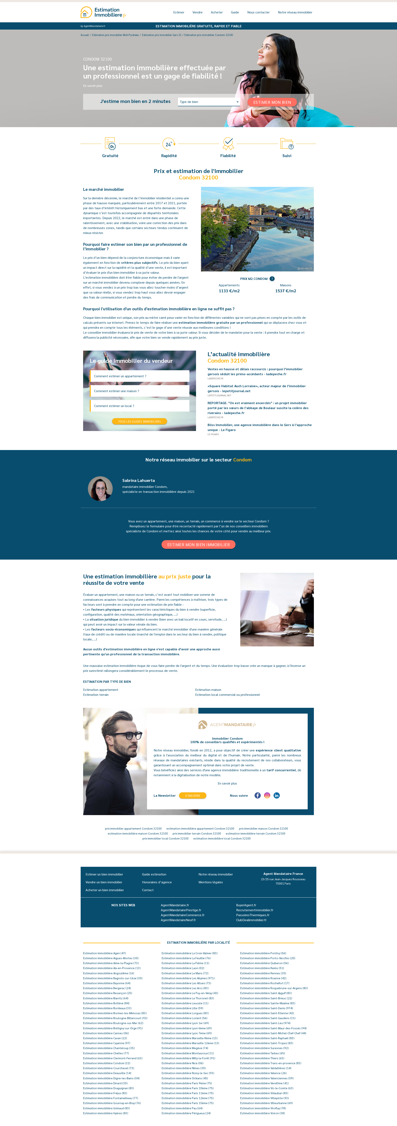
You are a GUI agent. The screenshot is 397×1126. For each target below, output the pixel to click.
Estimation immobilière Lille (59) (182, 1008)
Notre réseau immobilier (295, 12)
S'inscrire (192, 795)
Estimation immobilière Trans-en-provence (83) (270, 1063)
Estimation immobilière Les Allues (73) (186, 983)
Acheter (217, 12)
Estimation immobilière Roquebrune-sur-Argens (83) (274, 988)
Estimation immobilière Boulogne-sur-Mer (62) (113, 1023)
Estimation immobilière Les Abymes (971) (188, 978)
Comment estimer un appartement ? (120, 376)
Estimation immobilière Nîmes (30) (184, 1068)
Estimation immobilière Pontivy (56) (263, 953)
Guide (235, 12)
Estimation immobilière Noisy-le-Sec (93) (188, 1073)
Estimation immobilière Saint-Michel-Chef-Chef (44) (273, 1033)
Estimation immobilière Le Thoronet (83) (188, 998)
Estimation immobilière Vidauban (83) (264, 1093)
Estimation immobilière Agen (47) (104, 953)
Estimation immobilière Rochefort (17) (264, 983)
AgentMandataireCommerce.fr (182, 915)
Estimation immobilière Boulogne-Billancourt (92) (115, 1018)
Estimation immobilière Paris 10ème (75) (188, 1088)
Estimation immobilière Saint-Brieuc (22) (266, 998)
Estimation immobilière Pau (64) (182, 1108)
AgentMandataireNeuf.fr (178, 920)
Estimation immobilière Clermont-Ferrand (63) (112, 1058)
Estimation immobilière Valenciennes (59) (267, 1078)
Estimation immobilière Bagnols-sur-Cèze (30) (112, 978)
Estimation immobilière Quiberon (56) (264, 963)
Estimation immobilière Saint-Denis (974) (266, 1008)
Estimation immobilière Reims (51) (262, 968)
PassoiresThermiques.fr (252, 915)
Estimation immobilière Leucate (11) (185, 1003)
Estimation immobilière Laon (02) (183, 968)
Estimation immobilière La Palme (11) (185, 963)
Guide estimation (154, 874)
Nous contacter (258, 12)
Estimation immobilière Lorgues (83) (185, 1013)
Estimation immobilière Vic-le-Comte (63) (266, 1088)
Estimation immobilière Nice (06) (182, 1063)
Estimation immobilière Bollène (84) (106, 1003)
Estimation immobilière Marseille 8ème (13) (190, 1038)
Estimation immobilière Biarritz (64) (105, 998)
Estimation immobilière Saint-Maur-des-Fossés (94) (273, 1028)
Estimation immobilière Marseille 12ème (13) (190, 1043)
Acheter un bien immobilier (105, 890)
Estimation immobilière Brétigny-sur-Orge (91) (113, 1028)
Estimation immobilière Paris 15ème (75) (188, 1103)
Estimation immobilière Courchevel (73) (108, 1068)
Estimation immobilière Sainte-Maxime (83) (267, 1003)
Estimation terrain (96, 694)
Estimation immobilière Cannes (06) (106, 1033)
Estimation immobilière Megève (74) (185, 1048)
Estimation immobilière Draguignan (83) (108, 1088)
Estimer (178, 12)
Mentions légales (210, 882)
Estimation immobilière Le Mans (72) (185, 973)
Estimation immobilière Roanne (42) (263, 978)
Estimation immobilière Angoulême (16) (108, 973)
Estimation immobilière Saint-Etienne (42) (267, 1013)
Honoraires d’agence (157, 882)
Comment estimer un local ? (114, 406)
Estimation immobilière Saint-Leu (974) (265, 1023)
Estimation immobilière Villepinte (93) (264, 1098)
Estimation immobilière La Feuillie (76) (186, 958)
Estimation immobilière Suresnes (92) (264, 1048)
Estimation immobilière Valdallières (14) (265, 1068)
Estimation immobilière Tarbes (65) (262, 1053)
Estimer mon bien (272, 102)
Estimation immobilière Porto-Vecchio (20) (267, 958)
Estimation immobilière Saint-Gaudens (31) (267, 1018)
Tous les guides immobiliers (139, 421)
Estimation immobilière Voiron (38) (262, 1113)
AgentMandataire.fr (175, 905)
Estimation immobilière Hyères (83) (105, 1113)
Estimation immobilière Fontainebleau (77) (110, 1098)
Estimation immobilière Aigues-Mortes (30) (111, 958)
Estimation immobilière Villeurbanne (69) (266, 1103)
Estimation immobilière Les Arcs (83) (185, 988)
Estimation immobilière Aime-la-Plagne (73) (111, 963)
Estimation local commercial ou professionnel (227, 694)
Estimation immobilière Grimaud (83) (106, 1108)
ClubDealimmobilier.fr (251, 920)
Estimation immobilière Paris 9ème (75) (187, 1083)
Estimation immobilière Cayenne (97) (106, 1043)
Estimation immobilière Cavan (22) (105, 1038)
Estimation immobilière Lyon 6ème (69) (187, 1028)
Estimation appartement (100, 689)
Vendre (198, 12)
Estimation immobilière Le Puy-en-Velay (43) (190, 993)
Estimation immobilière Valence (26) (263, 1073)
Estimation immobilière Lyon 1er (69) (185, 1023)
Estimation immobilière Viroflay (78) (263, 1108)
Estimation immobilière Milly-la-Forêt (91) (188, 1058)
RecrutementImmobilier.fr (254, 910)
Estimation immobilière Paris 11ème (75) (188, 1093)
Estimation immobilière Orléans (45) (185, 1078)
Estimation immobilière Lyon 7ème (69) (187, 1033)
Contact (148, 890)
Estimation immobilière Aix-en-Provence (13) (112, 968)
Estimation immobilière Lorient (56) (184, 1018)
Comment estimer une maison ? (116, 391)
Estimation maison (208, 689)
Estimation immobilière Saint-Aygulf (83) (266, 993)
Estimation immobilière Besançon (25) (107, 993)
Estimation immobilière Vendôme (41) (264, 1083)
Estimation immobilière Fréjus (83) (105, 1093)
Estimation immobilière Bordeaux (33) (107, 1008)
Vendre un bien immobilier (104, 882)
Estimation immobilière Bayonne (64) (106, 983)
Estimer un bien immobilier (104, 874)
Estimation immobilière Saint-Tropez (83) (266, 1043)
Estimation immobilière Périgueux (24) (186, 1113)
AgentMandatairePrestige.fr (181, 910)
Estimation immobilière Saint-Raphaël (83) (267, 1038)
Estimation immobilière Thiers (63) (262, 1058)
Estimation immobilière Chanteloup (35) (109, 1048)
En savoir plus (92, 85)
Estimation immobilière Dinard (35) (105, 1083)
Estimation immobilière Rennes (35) (263, 973)
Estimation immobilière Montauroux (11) (188, 1053)
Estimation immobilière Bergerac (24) (107, 988)
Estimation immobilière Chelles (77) (106, 1053)
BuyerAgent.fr (246, 905)
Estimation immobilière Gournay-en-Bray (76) (112, 1103)
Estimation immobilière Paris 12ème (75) (188, 1098)
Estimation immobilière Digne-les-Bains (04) (111, 1078)
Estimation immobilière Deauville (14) (107, 1073)
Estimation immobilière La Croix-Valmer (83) (190, 953)
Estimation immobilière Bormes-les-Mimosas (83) (115, 1013)
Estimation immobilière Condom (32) (106, 1063)
